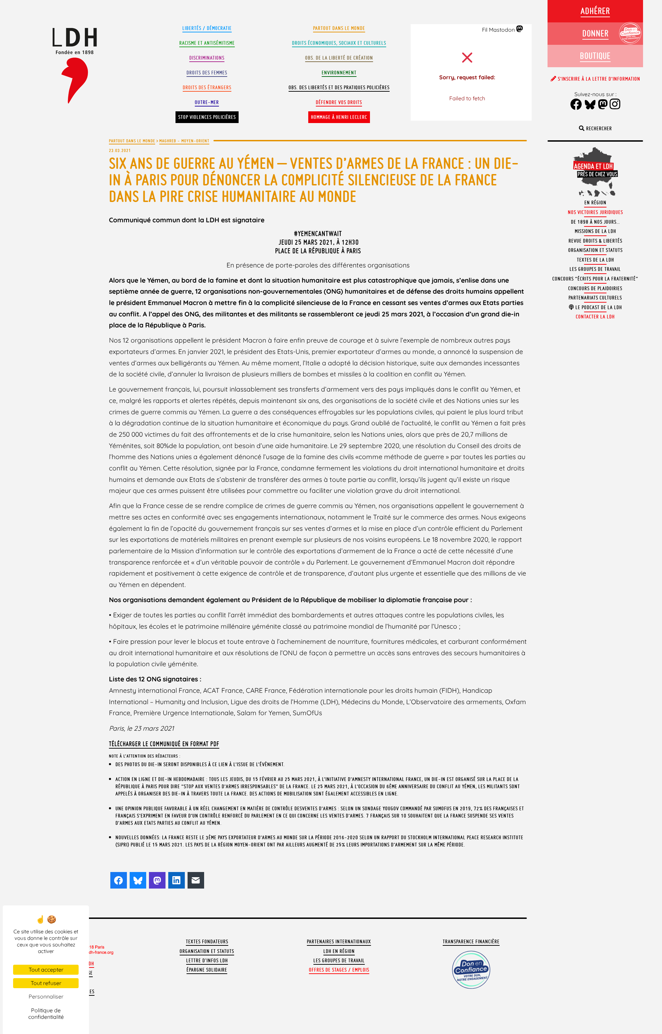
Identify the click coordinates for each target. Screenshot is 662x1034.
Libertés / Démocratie (207, 28)
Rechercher (598, 128)
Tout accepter (46, 969)
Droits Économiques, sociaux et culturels (339, 43)
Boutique (595, 55)
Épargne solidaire (207, 970)
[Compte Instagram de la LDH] (615, 105)
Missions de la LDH (595, 231)
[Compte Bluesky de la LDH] (590, 105)
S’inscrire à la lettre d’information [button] (598, 79)
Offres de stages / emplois (339, 970)
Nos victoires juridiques (595, 212)
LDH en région (339, 951)
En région (595, 203)
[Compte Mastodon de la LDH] (519, 29)
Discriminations (206, 58)
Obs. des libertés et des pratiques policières (339, 87)
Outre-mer (207, 102)
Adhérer (595, 11)
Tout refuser (46, 983)
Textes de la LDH (595, 260)
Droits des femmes (207, 73)
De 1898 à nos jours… (595, 222)
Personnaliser (46, 996)
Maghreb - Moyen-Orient (184, 140)
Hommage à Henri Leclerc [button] (339, 117)
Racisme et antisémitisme (207, 43)
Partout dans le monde (339, 28)
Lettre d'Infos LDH (207, 960)
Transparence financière (471, 942)
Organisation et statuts (207, 951)
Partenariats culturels (595, 298)
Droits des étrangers (207, 87)
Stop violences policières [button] (207, 117)
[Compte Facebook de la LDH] (576, 105)
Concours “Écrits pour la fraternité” (595, 279)
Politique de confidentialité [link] (46, 1013)
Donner (595, 33)
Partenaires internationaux (339, 942)
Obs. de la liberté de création (339, 58)
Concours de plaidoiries (595, 288)
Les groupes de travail (339, 960)
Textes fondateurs (207, 942)
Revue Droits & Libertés (595, 241)
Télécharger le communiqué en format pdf (164, 744)
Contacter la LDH (595, 317)
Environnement (339, 73)
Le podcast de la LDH (598, 307)
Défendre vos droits (339, 102)
